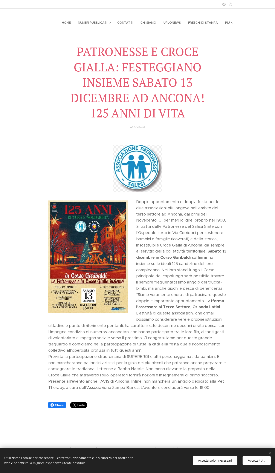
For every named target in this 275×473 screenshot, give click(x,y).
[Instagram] (230, 4)
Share (59, 405)
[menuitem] (66, 22)
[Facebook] (224, 4)
